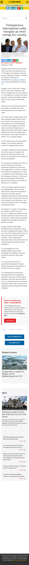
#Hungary (4, 329)
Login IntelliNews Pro (17, 5)
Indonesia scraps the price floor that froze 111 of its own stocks (14, 414)
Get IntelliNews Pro (14, 342)
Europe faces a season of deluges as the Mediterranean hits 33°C (13, 373)
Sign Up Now (10, 321)
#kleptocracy (19, 329)
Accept (14, 560)
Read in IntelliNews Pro (14, 336)
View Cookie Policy (21, 560)
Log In (8, 5)
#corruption (11, 329)
